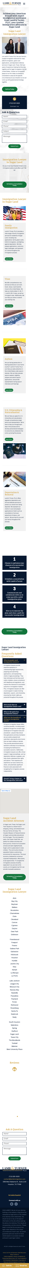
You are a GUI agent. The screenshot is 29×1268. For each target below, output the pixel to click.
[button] (14, 661)
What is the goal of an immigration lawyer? (11, 712)
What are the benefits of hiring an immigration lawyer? (12, 719)
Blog (11, 1254)
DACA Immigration (13, 1262)
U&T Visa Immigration (20, 1258)
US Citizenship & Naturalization (10, 1260)
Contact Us (16, 1254)
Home (4, 1252)
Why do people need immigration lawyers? (11, 661)
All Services (14, 1252)
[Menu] (24, 2)
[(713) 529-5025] (14, 99)
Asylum (15, 1256)
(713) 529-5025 (14, 103)
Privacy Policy (21, 1262)
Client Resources (22, 1252)
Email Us (23, 1265)
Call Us (9, 1265)
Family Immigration (8, 1256)
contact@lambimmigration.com (14, 1179)
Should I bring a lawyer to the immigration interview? (13, 779)
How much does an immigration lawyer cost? (12, 705)
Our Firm (8, 1252)
